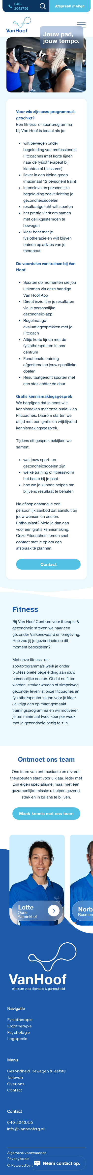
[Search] (42, 6)
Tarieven (15, 1077)
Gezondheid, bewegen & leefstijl (36, 1070)
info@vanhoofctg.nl (25, 1128)
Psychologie (19, 1032)
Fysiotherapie (19, 1019)
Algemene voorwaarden (26, 1153)
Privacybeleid (18, 1158)
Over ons (15, 1083)
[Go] (54, 910)
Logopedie (17, 1038)
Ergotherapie (19, 1025)
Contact (14, 1089)
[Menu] (81, 25)
